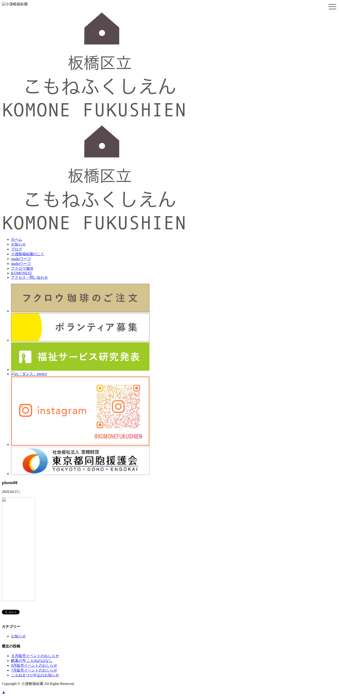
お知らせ (18, 244)
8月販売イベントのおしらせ (34, 665)
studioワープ (21, 259)
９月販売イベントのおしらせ (35, 656)
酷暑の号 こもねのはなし (32, 661)
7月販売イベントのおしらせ (34, 670)
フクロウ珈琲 (22, 268)
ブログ (16, 249)
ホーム (16, 239)
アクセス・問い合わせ (29, 277)
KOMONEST (21, 273)
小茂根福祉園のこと (27, 254)
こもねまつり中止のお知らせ (35, 675)
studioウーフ (21, 264)
